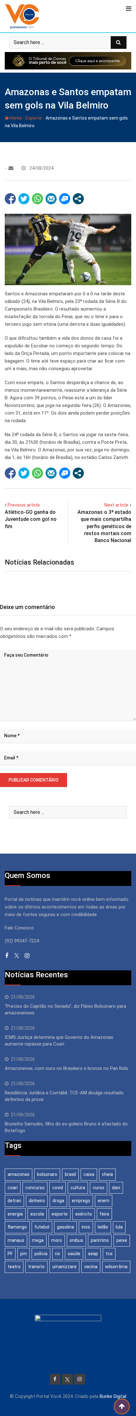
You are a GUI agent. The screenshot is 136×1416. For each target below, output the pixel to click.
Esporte (34, 118)
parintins (100, 1240)
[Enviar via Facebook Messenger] (64, 198)
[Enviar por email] (51, 198)
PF (10, 1253)
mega (38, 1240)
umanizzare (64, 1266)
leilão (103, 1226)
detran (14, 1200)
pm (23, 1253)
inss (86, 1226)
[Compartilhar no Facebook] (10, 198)
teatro (14, 1266)
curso (98, 1187)
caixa (88, 1174)
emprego (81, 1200)
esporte (60, 1213)
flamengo (17, 1226)
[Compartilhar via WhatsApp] (37, 198)
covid (57, 1187)
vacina (90, 1266)
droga (58, 1200)
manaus (16, 1240)
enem (103, 1200)
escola (37, 1213)
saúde (74, 1253)
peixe (121, 1240)
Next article (116, 505)
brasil (70, 1174)
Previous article (24, 505)
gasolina (65, 1226)
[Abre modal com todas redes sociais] (78, 198)
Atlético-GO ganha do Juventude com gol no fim (31, 519)
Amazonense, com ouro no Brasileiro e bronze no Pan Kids (66, 1068)
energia (15, 1213)
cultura (78, 1187)
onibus (76, 1240)
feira (104, 1213)
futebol (41, 1226)
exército (83, 1213)
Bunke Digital (113, 1396)
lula (119, 1226)
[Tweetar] (23, 198)
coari (13, 1187)
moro (56, 1240)
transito (36, 1266)
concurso (35, 1187)
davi (116, 1187)
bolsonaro (47, 1174)
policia (40, 1253)
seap (93, 1253)
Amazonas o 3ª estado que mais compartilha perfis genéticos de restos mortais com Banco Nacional (104, 526)
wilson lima (116, 1266)
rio (57, 1253)
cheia (107, 1174)
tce (109, 1253)
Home (15, 118)
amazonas (18, 1174)
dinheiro (37, 1200)
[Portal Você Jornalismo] (11, 168)
